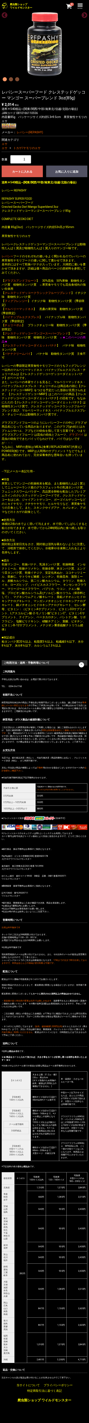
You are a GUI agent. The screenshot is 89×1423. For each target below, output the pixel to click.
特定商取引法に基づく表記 (44, 1391)
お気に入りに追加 (66, 171)
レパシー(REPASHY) (30, 132)
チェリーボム (13, 325)
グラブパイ (76, 434)
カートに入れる (22, 171)
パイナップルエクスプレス (22, 317)
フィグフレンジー (16, 301)
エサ (4, 143)
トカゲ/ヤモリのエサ (27, 148)
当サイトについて (28, 1385)
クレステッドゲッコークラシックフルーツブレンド (38, 292)
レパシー (7, 256)
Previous (3, 14)
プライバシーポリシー (58, 1385)
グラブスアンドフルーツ (20, 280)
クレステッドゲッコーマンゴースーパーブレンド (36, 333)
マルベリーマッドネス (19, 309)
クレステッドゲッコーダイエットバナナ (31, 345)
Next (83, 14)
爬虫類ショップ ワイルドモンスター (44, 1400)
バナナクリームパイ (18, 353)
